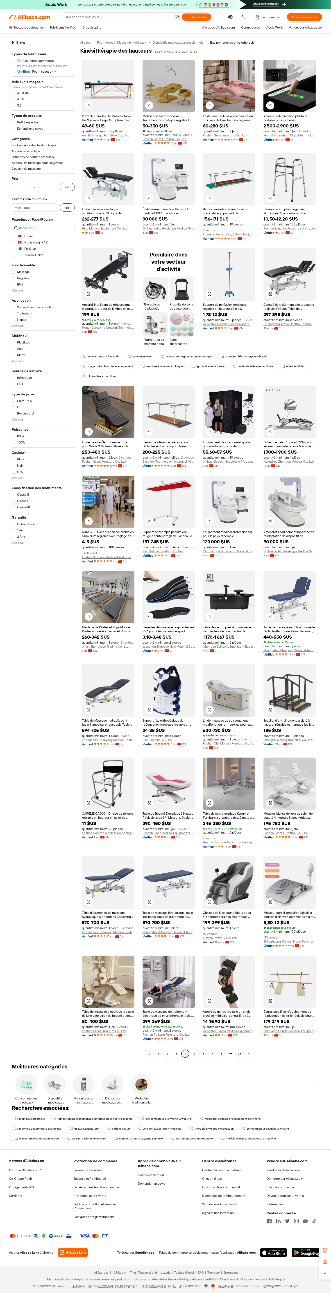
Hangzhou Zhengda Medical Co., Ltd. (288, 461)
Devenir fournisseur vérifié (285, 1195)
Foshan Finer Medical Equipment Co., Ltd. (169, 833)
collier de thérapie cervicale (255, 366)
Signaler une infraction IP (219, 1204)
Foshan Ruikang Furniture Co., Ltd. (166, 1034)
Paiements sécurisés (88, 1170)
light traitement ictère (210, 366)
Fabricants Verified (151, 1175)
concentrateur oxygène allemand (268, 1128)
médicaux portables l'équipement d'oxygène (233, 1118)
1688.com (119, 1272)
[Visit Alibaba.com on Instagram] (296, 1221)
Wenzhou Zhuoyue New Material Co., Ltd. (169, 646)
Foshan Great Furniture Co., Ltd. (165, 139)
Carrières (15, 1195)
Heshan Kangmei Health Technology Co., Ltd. (229, 842)
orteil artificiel (295, 366)
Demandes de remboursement (223, 1195)
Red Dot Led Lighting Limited (163, 551)
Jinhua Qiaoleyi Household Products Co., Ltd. (229, 461)
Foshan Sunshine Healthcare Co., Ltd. (289, 228)
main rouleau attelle (32, 1118)
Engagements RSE (22, 1187)
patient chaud (121, 1128)
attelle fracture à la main (103, 356)
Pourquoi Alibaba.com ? (25, 1170)
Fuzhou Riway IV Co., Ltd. (220, 938)
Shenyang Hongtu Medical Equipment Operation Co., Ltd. (289, 1031)
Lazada (165, 1272)
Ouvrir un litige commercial (221, 1187)
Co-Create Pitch (20, 1178)
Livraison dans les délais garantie (96, 1187)
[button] (177, 17)
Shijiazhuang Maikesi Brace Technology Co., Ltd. (289, 941)
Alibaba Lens (29, 1252)
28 (239, 1053)
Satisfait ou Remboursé (89, 1178)
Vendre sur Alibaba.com (283, 1170)
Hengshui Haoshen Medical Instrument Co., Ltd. (229, 324)
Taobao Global (184, 1272)
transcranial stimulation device (39, 1138)
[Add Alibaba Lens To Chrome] (73, 1252)
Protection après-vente (89, 1195)
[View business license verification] (206, 1286)
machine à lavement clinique (164, 366)
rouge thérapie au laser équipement (110, 366)
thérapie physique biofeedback (214, 1128)
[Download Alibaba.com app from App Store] (273, 1252)
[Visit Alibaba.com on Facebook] (269, 1221)
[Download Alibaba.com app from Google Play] (307, 1252)
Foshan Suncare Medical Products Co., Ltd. (108, 557)
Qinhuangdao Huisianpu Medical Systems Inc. (169, 228)
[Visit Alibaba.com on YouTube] (305, 1221)
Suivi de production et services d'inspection (95, 1206)
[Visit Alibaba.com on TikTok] (314, 1221)
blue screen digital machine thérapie (189, 356)
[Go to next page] (248, 1054)
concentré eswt (142, 356)
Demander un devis (151, 1183)
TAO (201, 1272)
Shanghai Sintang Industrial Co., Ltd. (288, 740)
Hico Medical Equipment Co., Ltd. (105, 228)
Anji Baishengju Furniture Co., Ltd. (105, 135)
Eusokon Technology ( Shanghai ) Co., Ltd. (229, 234)
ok (67, 187)
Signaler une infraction (218, 1213)
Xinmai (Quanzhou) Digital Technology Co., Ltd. (289, 135)
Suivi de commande (280, 1187)
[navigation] (43, 548)
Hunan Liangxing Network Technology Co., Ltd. (108, 327)
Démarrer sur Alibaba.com (285, 1178)
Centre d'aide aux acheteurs (222, 1170)
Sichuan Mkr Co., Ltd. (157, 740)
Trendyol (213, 1272)
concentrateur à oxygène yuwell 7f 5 (169, 1118)
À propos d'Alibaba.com (26, 1160)
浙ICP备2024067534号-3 (280, 1286)
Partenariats (275, 1204)
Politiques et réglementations (94, 1217)
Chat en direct (212, 1178)
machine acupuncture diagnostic (40, 1128)
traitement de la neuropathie (194, 1138)
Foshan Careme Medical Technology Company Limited (108, 833)
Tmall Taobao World (143, 1272)
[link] (325, 1250)
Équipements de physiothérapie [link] (232, 42)
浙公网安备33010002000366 (239, 1286)
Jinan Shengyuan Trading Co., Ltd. (105, 646)
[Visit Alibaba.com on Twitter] (287, 1221)
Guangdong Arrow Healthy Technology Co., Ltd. (289, 324)
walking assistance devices (89, 1138)
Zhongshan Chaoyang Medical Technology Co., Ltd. (289, 650)
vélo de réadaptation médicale (162, 1128)
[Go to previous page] (149, 1054)
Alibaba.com (246, 1252)
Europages (230, 1272)
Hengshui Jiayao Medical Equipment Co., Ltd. (229, 1031)
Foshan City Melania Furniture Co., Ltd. (229, 743)
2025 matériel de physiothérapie (246, 356)
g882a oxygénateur (86, 1128)
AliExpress (101, 1272)
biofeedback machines (102, 376)
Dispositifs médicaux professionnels (178, 42)
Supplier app (144, 1252)
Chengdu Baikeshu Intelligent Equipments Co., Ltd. (229, 646)
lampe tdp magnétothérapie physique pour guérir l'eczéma (95, 1118)
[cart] (245, 18)
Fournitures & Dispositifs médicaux (121, 42)
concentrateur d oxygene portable (141, 1138)
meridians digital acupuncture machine (251, 1138)
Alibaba (85, 42)
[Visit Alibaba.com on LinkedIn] (278, 1221)
